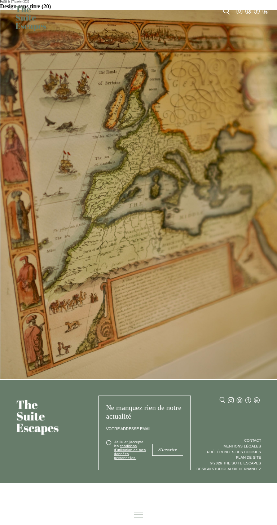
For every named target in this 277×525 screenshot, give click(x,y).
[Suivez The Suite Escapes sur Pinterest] (248, 11)
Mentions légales (242, 446)
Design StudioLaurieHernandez (229, 469)
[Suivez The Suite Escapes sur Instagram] (239, 11)
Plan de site (248, 457)
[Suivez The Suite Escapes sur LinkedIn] (265, 11)
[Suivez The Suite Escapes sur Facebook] (256, 11)
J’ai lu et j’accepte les (130, 450)
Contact (252, 440)
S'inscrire (167, 449)
